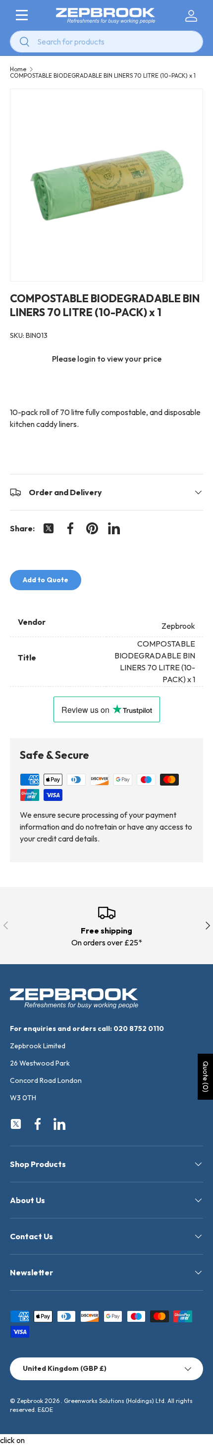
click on (12, 1440)
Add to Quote (45, 579)
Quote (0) (205, 1076)
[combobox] (106, 41)
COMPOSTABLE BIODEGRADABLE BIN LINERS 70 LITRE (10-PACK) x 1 (103, 76)
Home (18, 69)
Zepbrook (30, 1400)
